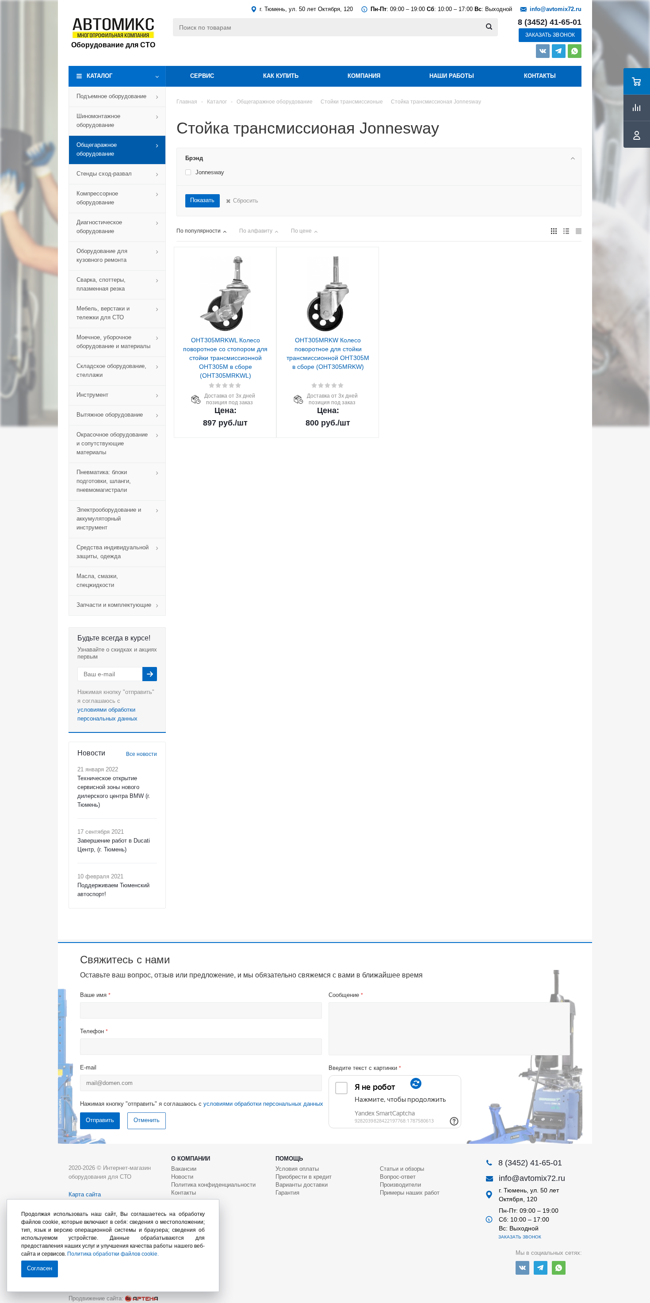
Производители (400, 1184)
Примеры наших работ (410, 1192)
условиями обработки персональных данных (263, 1103)
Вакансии (183, 1168)
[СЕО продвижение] (141, 1298)
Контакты (540, 76)
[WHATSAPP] (574, 51)
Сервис (202, 76)
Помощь (289, 1158)
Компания (364, 76)
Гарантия (287, 1192)
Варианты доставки (301, 1184)
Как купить (280, 76)
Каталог (99, 76)
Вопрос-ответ (398, 1176)
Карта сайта (85, 1194)
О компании (190, 1158)
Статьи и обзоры (402, 1168)
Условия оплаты (297, 1168)
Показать (202, 200)
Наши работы (451, 76)
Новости (182, 1176)
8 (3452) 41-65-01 (549, 22)
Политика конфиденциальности (213, 1184)
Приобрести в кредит (303, 1176)
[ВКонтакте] (543, 51)
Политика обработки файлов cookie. (113, 1254)
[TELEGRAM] (559, 51)
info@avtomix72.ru (555, 9)
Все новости (141, 754)
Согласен (39, 1268)
